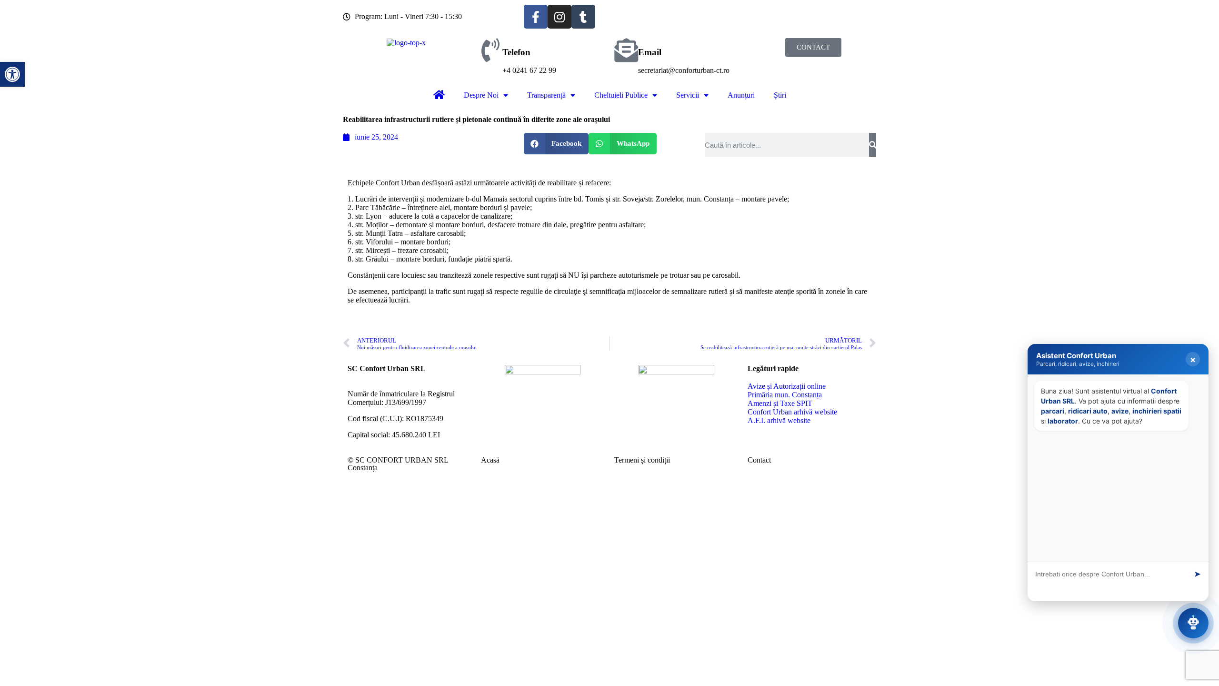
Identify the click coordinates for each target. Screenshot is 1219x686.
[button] (556, 143)
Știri (780, 95)
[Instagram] (559, 17)
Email (649, 52)
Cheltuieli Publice (621, 95)
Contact (759, 460)
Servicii (687, 95)
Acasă (490, 460)
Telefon (516, 52)
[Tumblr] (583, 17)
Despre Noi (481, 95)
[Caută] (872, 145)
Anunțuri (741, 95)
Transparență (546, 95)
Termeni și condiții (642, 460)
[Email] (626, 50)
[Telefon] (490, 50)
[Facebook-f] (536, 17)
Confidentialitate (1170, 595)
